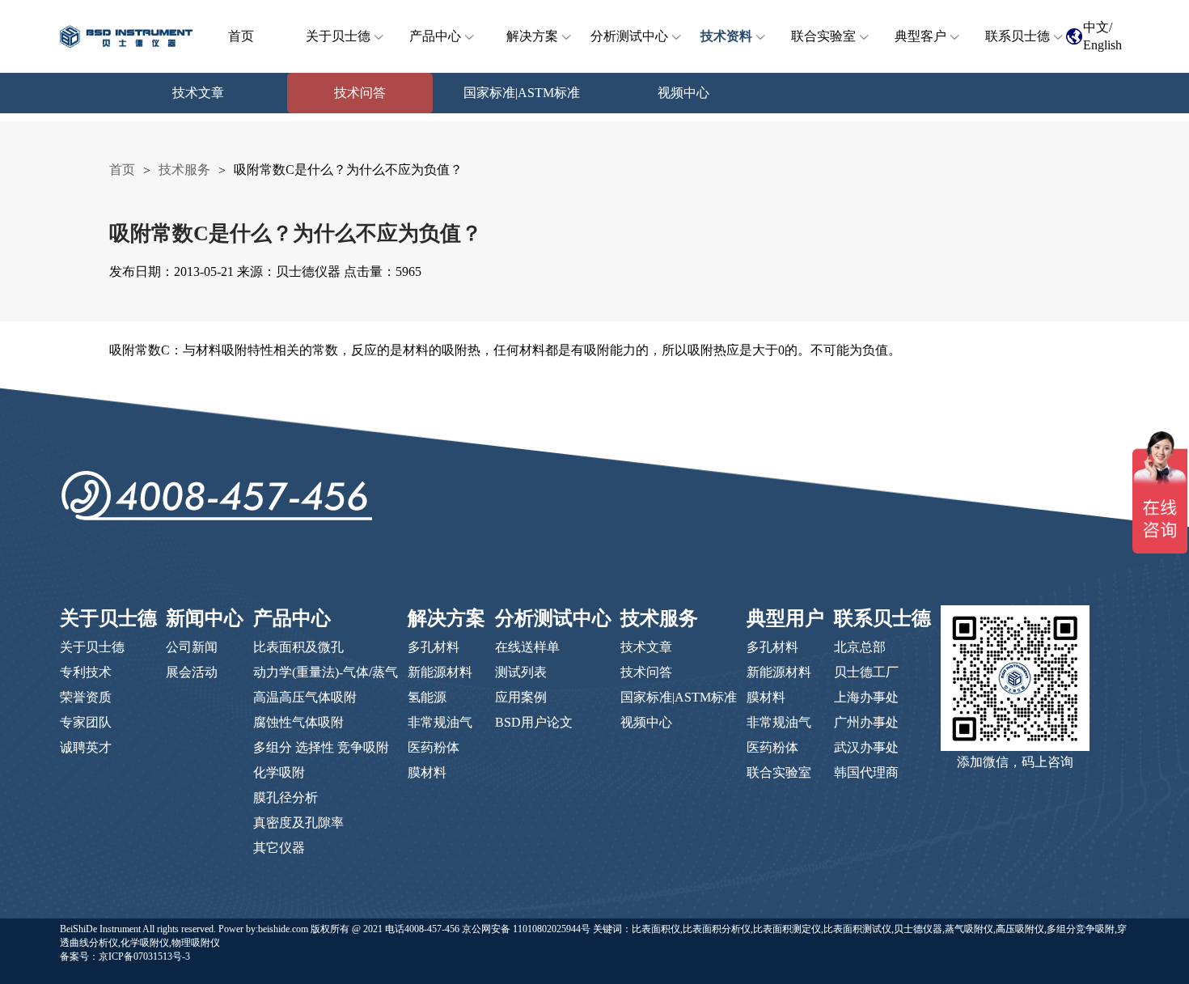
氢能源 (427, 697)
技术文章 (646, 647)
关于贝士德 (338, 36)
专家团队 (86, 722)
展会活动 (192, 672)
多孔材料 (433, 647)
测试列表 (521, 672)
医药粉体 (433, 747)
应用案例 (521, 697)
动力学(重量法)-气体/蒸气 (325, 672)
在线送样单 (527, 647)
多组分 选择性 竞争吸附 (321, 747)
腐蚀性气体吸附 (298, 722)
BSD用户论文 (534, 722)
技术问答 (646, 672)
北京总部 (860, 647)
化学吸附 (279, 772)
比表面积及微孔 (298, 647)
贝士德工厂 (866, 672)
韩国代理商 (866, 772)
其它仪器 (279, 848)
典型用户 (785, 618)
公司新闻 (192, 647)
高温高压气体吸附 (305, 697)
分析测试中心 (629, 36)
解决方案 (532, 36)
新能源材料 (440, 672)
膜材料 (427, 772)
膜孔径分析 (285, 797)
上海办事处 (866, 697)
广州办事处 (866, 722)
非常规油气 (440, 722)
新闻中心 (204, 618)
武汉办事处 (866, 747)
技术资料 (726, 36)
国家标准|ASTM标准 (678, 697)
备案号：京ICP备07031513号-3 (125, 956)
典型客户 (920, 36)
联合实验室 (823, 36)
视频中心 (646, 722)
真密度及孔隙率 (298, 822)
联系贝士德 (1017, 36)
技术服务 (184, 169)
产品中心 (435, 36)
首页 (241, 36)
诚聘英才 (86, 747)
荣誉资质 (86, 697)
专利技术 (86, 672)
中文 (1096, 27)
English (1102, 45)
